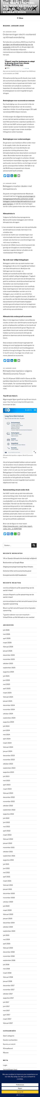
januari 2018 (7, 981)
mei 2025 (6, 684)
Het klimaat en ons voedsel (24, 617)
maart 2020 (7, 910)
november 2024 (9, 709)
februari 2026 (8, 647)
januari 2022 (7, 843)
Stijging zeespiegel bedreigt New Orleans (18, 567)
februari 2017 (8, 1023)
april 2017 (6, 1015)
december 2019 (9, 923)
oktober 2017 (8, 994)
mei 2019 (6, 939)
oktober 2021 (8, 852)
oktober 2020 (8, 902)
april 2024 (6, 739)
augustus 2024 (8, 722)
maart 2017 (7, 1019)
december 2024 (9, 705)
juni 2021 (6, 868)
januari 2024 (7, 751)
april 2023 (6, 785)
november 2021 (8, 847)
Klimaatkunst (8, 1048)
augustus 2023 (8, 772)
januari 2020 (7, 918)
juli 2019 (6, 935)
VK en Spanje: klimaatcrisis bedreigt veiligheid (20, 558)
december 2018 (9, 952)
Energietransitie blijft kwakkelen (15, 575)
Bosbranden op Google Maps (13, 562)
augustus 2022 (8, 814)
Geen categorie (8, 1036)
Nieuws (6, 1053)
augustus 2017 (8, 998)
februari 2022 (8, 839)
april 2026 (6, 638)
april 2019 (6, 944)
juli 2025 (6, 676)
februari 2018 (8, 977)
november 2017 (8, 990)
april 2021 (6, 877)
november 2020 (9, 898)
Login (5, 1065)
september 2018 (9, 960)
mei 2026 (6, 634)
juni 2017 (6, 1006)
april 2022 (6, 831)
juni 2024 (6, 730)
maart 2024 (7, 743)
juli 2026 (6, 630)
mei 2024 (6, 734)
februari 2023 (8, 793)
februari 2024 (8, 747)
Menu (21, 18)
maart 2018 (7, 973)
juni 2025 (6, 680)
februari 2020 (8, 914)
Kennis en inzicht (9, 1044)
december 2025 (9, 655)
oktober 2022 (8, 806)
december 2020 (9, 893)
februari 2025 (8, 697)
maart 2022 (7, 835)
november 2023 (9, 760)
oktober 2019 (8, 927)
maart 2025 (7, 693)
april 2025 (6, 688)
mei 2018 (6, 969)
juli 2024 (6, 726)
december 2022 (9, 797)
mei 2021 (6, 872)
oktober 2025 (8, 663)
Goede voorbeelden (10, 1040)
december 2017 (8, 985)
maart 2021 (7, 881)
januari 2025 (7, 701)
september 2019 (9, 931)
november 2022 (9, 801)
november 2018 (9, 956)
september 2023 (9, 768)
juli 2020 (6, 906)
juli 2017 (6, 1002)
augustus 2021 (8, 860)
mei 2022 (6, 827)
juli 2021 (6, 864)
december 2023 (9, 755)
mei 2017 (6, 1011)
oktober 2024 (8, 714)
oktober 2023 (8, 764)
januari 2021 (7, 889)
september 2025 (9, 668)
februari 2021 (8, 885)
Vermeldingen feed (10, 1069)
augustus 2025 (8, 672)
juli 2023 (6, 776)
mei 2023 (6, 781)
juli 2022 (6, 818)
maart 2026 (7, 643)
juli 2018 (6, 964)
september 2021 (9, 856)
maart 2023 (7, 789)
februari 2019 (8, 948)
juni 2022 (6, 822)
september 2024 (9, 718)
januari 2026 (7, 651)
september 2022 (9, 810)
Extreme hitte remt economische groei (17, 571)
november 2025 (9, 659)
